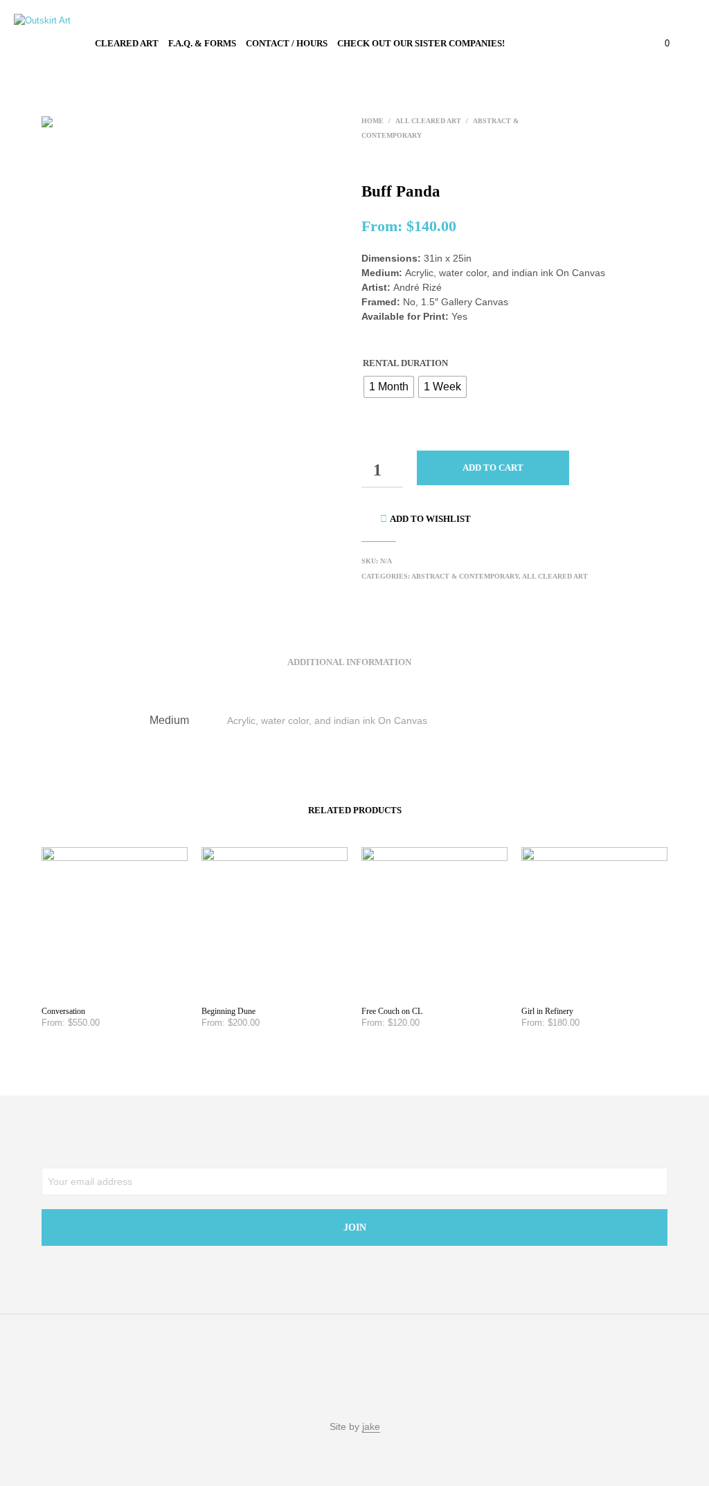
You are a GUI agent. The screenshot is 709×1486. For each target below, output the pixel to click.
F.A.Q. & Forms (202, 43)
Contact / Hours (286, 43)
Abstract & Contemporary (465, 576)
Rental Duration (405, 363)
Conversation (63, 1011)
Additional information (349, 662)
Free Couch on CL (391, 1011)
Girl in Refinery (547, 1011)
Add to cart (493, 467)
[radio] (388, 387)
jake (371, 1427)
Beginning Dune (228, 1011)
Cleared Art (127, 43)
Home (372, 121)
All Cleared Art (428, 121)
